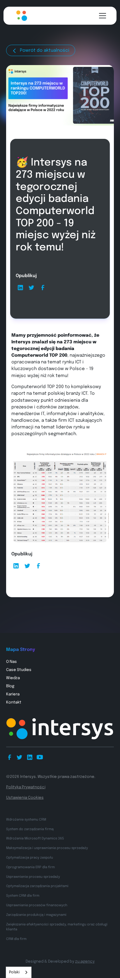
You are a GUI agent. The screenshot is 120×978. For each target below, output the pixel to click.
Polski (14, 972)
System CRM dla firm (22, 896)
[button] (101, 16)
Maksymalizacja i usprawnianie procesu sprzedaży (47, 848)
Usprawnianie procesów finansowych (36, 905)
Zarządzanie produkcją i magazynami (36, 915)
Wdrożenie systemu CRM (26, 819)
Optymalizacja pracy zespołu (29, 857)
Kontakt (13, 702)
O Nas (11, 662)
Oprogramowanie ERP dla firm (30, 867)
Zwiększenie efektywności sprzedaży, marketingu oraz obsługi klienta (56, 927)
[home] (20, 15)
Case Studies (18, 670)
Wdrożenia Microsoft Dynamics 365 (35, 838)
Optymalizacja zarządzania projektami (37, 886)
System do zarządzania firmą (30, 829)
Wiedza (13, 678)
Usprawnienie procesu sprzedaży (33, 877)
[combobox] (18, 972)
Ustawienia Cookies (25, 798)
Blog (10, 686)
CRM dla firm (16, 939)
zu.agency (85, 961)
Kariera (13, 694)
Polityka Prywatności (25, 787)
